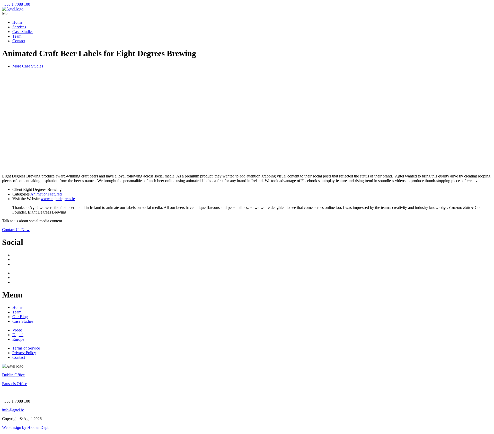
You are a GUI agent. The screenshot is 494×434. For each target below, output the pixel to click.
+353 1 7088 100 (16, 4)
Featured (55, 194)
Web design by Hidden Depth (26, 427)
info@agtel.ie (13, 410)
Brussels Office (14, 383)
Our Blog (20, 316)
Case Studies (22, 31)
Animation (39, 194)
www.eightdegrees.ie (58, 199)
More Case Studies (27, 66)
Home (17, 22)
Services (19, 27)
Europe (18, 339)
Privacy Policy (24, 353)
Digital (17, 335)
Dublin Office (13, 375)
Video (17, 330)
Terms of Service (26, 348)
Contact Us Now (16, 229)
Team (16, 36)
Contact (18, 41)
